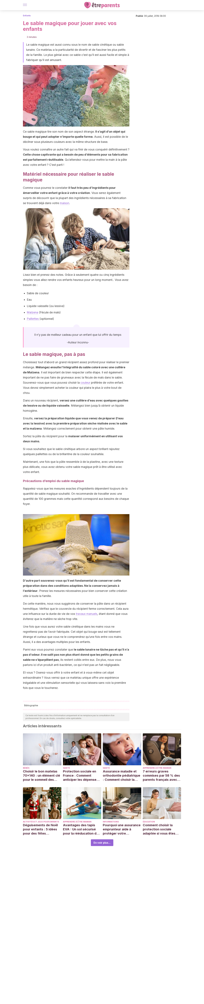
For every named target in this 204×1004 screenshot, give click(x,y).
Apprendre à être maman (157, 768)
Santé (66, 768)
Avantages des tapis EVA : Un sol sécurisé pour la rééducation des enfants (81, 829)
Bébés (26, 768)
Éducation (149, 821)
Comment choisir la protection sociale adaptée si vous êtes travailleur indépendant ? (161, 829)
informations (111, 821)
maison (64, 203)
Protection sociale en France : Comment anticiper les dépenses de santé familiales (80, 775)
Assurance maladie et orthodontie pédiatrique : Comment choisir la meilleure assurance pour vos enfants (121, 775)
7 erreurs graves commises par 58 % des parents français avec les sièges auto (161, 775)
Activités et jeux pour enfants (41, 821)
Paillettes (33, 318)
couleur (85, 382)
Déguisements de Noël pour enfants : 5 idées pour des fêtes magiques (40, 829)
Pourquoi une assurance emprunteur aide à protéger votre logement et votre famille (122, 829)
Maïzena (32, 312)
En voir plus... (102, 842)
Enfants (27, 15)
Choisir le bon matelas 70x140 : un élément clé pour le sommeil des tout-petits (41, 775)
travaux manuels (86, 613)
